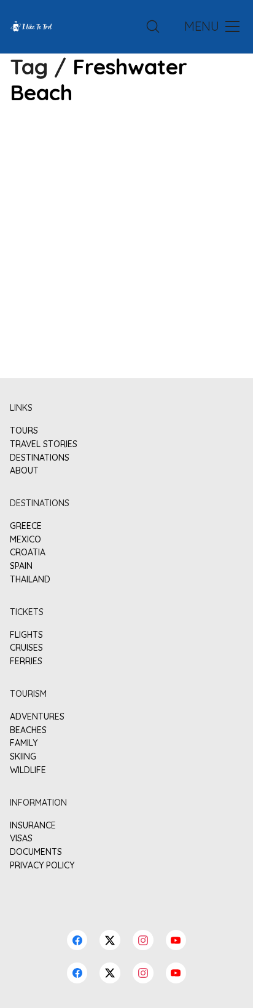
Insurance (33, 825)
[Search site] (153, 26)
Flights (26, 635)
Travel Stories (43, 444)
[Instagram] (143, 972)
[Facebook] (77, 972)
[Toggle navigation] (210, 26)
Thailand (30, 579)
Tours (24, 431)
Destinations (39, 458)
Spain (21, 566)
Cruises (26, 648)
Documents (36, 852)
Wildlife (28, 770)
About (24, 471)
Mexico (25, 539)
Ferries (26, 661)
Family (23, 743)
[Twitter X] (109, 972)
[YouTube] (176, 972)
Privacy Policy (42, 865)
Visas (21, 838)
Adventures (37, 717)
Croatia (27, 552)
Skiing (23, 757)
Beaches (28, 730)
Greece (26, 526)
